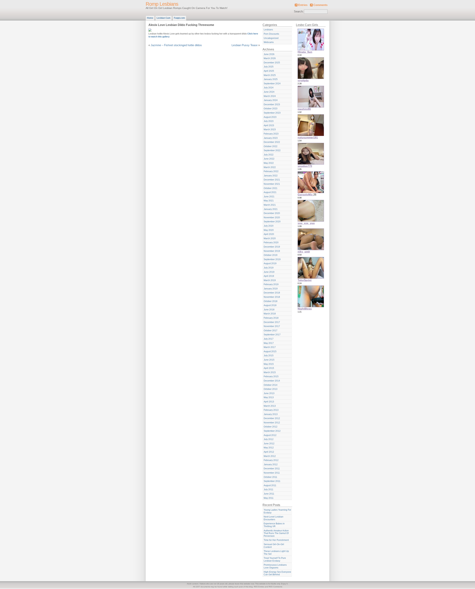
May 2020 (269, 230)
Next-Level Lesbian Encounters (273, 518)
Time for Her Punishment (276, 540)
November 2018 (272, 297)
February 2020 (271, 242)
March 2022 (270, 167)
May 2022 (269, 163)
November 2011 (272, 473)
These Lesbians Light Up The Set (276, 552)
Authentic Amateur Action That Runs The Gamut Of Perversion (276, 533)
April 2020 (269, 234)
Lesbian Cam (164, 18)
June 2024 (269, 92)
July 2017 (268, 339)
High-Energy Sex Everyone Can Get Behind (277, 573)
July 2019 (268, 267)
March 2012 (270, 456)
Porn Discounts (271, 34)
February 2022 (271, 171)
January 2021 (271, 209)
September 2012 (272, 431)
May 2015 (269, 364)
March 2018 (270, 313)
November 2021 (272, 184)
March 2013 (270, 406)
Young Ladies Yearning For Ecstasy (277, 511)
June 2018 (269, 309)
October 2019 (270, 255)
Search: (298, 11)
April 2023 (269, 125)
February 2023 (271, 133)
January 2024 (271, 100)
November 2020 (272, 217)
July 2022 (268, 154)
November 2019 (272, 251)
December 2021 (272, 179)
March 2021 (270, 205)
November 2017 (272, 326)
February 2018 (271, 318)
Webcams (269, 42)
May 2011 (268, 498)
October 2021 (270, 188)
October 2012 (270, 426)
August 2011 (270, 485)
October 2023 (270, 108)
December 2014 (272, 380)
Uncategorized (271, 38)
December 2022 (272, 142)
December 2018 (272, 292)
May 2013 (269, 397)
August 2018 (270, 305)
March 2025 (270, 75)
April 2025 (269, 71)
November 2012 (272, 422)
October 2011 (270, 477)
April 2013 (269, 401)
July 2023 (268, 121)
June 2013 (269, 393)
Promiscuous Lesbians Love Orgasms (275, 566)
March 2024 (270, 96)
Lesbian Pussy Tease (245, 45)
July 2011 (268, 489)
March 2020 (270, 238)
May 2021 (269, 200)
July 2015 (268, 355)
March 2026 (270, 58)
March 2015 (270, 372)
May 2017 (269, 343)
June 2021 (269, 196)
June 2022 (269, 158)
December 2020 (272, 213)
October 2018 (270, 301)
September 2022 (272, 150)
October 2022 (270, 146)
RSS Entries (259, 587)
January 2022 (271, 175)
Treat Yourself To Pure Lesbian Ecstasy (275, 559)
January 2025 (271, 79)
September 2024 (272, 83)
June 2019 (269, 272)
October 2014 (270, 385)
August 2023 (270, 117)
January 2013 (271, 414)
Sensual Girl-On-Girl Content (274, 545)
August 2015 (270, 351)
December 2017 (272, 322)
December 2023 (272, 104)
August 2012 (270, 435)
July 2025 (268, 66)
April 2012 (269, 452)
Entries (302, 5)
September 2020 (272, 221)
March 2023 (270, 129)
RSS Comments (275, 587)
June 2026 (269, 54)
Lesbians (268, 29)
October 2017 (270, 330)
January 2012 (271, 464)
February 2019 (271, 284)
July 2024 (268, 87)
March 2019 (270, 280)
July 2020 (268, 226)
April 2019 (269, 276)
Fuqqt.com (179, 18)
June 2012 (269, 443)
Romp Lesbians (162, 4)
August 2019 (270, 263)
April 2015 (269, 368)
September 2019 (272, 259)
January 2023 (271, 138)
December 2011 (272, 468)
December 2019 (272, 246)
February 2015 (271, 376)
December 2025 (272, 62)
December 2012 (272, 418)
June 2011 (269, 493)
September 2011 (272, 481)
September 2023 (272, 113)
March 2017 (270, 347)
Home (150, 18)
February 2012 (271, 460)
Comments (320, 5)
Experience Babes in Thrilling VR (274, 525)
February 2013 (271, 410)
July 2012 (268, 439)
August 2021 (270, 192)
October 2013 (270, 389)
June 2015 (269, 360)
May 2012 (269, 447)
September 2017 (272, 334)
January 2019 (271, 288)
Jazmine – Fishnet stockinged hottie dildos (176, 45)
